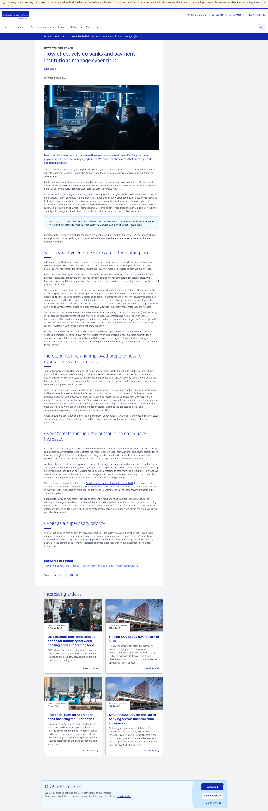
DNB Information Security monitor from (109, 483)
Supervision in (78, 539)
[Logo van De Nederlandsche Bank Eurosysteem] (15, 15)
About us (90, 27)
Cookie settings (213, 803)
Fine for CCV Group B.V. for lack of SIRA (134, 639)
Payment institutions (127, 565)
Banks (75, 565)
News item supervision (57, 565)
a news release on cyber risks (96, 221)
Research (62, 27)
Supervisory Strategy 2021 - (68, 194)
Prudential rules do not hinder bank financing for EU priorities (71, 717)
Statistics (74, 27)
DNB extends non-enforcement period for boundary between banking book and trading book (71, 641)
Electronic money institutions (97, 565)
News (6, 27)
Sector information (41, 27)
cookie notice (124, 796)
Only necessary (212, 796)
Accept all (212, 787)
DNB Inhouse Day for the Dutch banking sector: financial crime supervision (132, 719)
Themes (20, 27)
